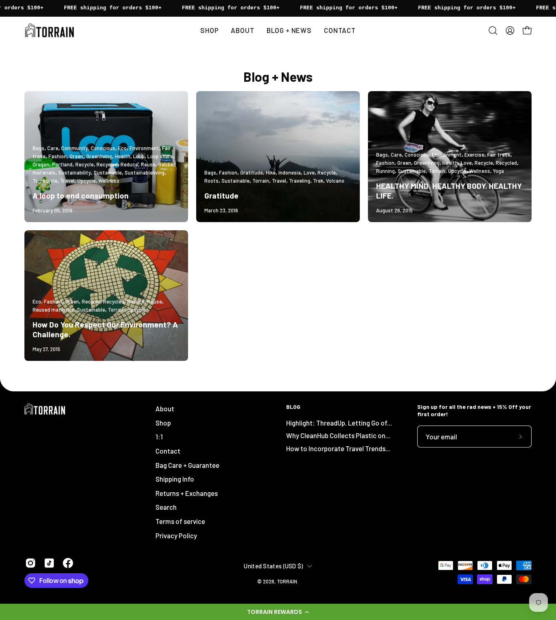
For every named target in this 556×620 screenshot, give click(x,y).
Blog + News (278, 76)
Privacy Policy (176, 535)
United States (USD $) (273, 566)
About (164, 408)
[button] (278, 612)
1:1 (159, 436)
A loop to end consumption (81, 195)
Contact (167, 451)
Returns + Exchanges (186, 493)
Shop (163, 423)
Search (166, 507)
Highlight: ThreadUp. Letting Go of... (339, 422)
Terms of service (180, 521)
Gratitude (221, 195)
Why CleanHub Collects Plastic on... (338, 435)
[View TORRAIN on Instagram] (30, 563)
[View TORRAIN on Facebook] (68, 563)
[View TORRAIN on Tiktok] (49, 563)
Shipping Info (174, 479)
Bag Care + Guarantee (187, 465)
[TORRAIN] (50, 30)
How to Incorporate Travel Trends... (338, 448)
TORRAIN (287, 581)
